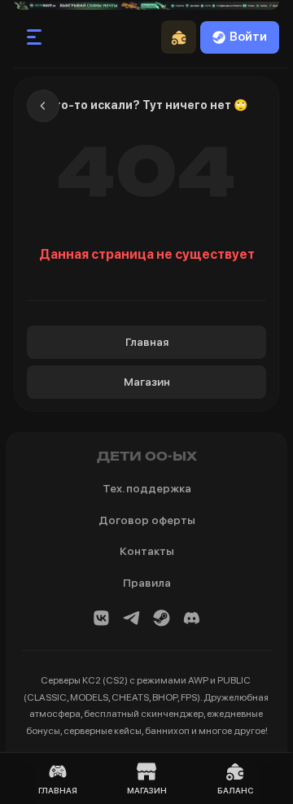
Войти (248, 36)
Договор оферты (146, 520)
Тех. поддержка (147, 488)
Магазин (147, 381)
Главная (146, 341)
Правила (147, 582)
